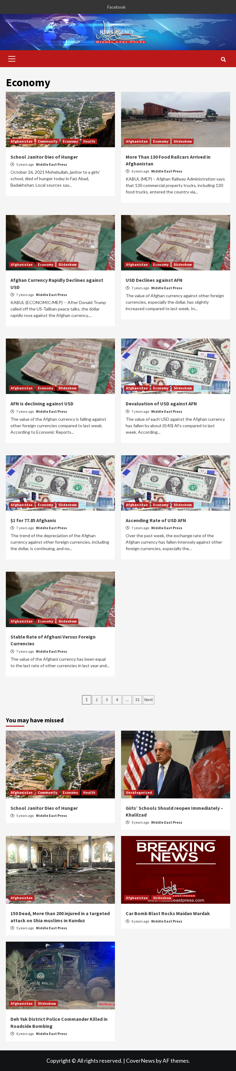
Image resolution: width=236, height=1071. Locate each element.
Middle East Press (51, 164)
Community (47, 141)
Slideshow (183, 141)
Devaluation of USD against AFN (161, 403)
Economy (70, 141)
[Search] (223, 59)
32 (137, 699)
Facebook (116, 7)
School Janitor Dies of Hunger (44, 157)
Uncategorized (139, 792)
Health (89, 141)
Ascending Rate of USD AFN (156, 520)
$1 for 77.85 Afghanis (33, 520)
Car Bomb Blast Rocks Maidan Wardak (168, 913)
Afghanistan (22, 141)
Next (148, 699)
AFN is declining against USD (41, 403)
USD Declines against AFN (154, 280)
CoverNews (140, 1060)
